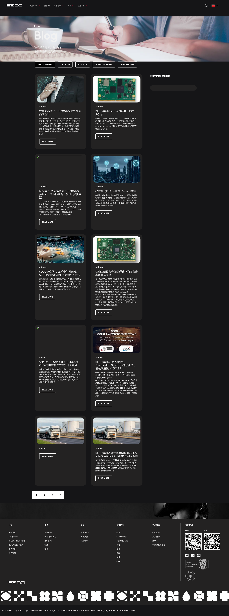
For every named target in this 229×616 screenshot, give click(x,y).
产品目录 (156, 536)
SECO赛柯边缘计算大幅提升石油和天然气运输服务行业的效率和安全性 (116, 454)
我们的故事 (13, 536)
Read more (47, 141)
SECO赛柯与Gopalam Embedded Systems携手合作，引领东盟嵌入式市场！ (115, 365)
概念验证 (48, 532)
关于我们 (12, 532)
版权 (118, 553)
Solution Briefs (104, 64)
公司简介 (156, 532)
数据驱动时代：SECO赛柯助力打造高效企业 (60, 112)
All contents (45, 64)
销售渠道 (12, 553)
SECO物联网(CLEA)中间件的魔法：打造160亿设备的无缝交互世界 (59, 273)
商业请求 (84, 540)
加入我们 (12, 549)
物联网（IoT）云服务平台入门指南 (115, 191)
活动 (154, 540)
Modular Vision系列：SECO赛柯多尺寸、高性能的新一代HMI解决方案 (60, 194)
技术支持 (84, 536)
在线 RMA (85, 532)
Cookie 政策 (121, 536)
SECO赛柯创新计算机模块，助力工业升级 (116, 112)
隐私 (118, 532)
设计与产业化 (50, 536)
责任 (118, 549)
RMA (118, 561)
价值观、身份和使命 (17, 540)
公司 (69, 5)
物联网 (47, 5)
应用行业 (57, 5)
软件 (46, 549)
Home (37, 26)
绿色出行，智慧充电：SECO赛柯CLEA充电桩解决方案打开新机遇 (58, 363)
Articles (65, 64)
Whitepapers (127, 64)
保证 (118, 544)
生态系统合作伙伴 (16, 544)
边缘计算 (34, 5)
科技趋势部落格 (158, 544)
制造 (46, 544)
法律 (118, 557)
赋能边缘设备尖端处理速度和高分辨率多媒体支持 (116, 273)
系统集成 (48, 540)
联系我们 (81, 5)
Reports (82, 64)
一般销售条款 (122, 540)
